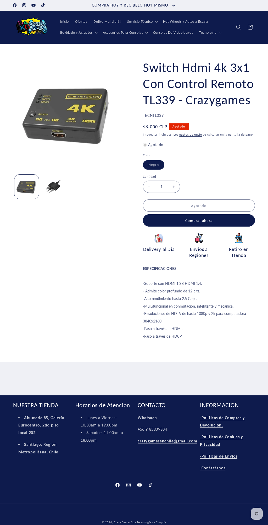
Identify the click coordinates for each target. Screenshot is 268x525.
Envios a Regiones (199, 252)
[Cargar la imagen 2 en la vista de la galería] (53, 187)
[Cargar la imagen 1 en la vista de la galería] (26, 187)
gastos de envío (190, 134)
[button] (142, 21)
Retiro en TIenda (239, 252)
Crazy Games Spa (125, 522)
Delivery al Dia (159, 249)
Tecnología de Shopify (151, 522)
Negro (156, 166)
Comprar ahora (199, 220)
